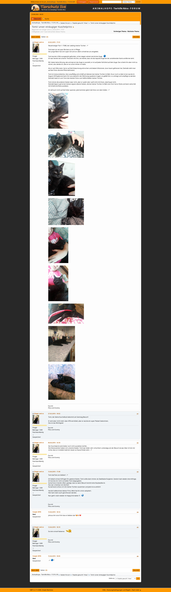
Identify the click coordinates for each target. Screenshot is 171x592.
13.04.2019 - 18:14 (54, 512)
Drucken (136, 37)
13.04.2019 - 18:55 (54, 556)
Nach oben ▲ (136, 590)
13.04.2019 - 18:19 (54, 527)
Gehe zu (111, 578)
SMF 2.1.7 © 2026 (35, 590)
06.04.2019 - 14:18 (54, 443)
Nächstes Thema (133, 31)
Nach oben (35, 570)
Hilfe (103, 590)
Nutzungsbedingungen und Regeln (119, 590)
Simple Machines (47, 590)
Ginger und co (39, 42)
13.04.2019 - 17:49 (54, 472)
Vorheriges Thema (120, 31)
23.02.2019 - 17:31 (54, 42)
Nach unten (36, 37)
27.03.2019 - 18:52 (54, 414)
